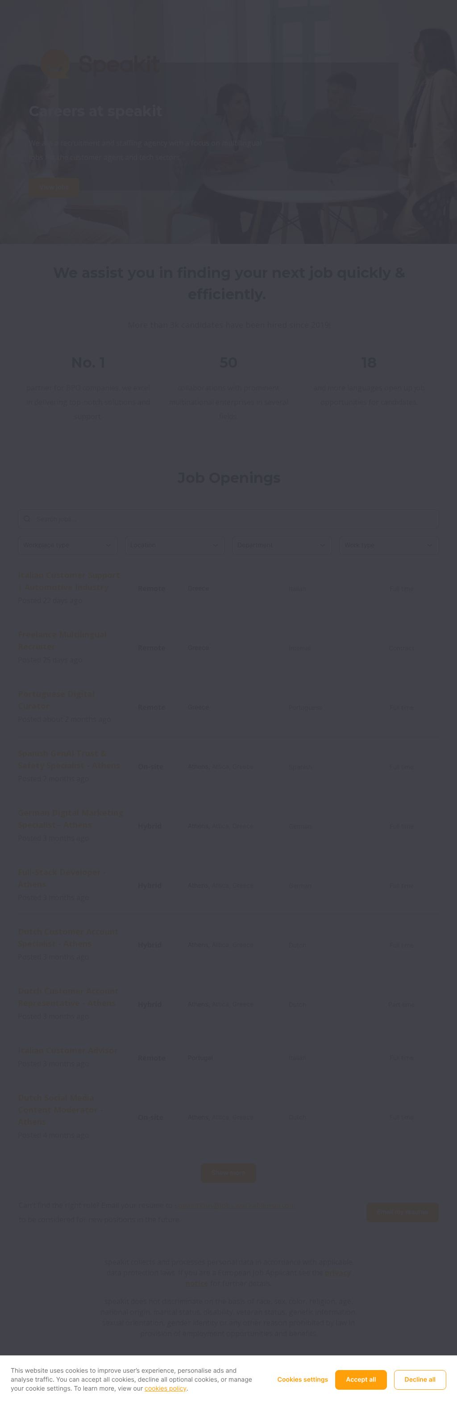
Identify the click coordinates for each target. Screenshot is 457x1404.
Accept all (361, 1379)
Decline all (420, 1379)
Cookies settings (303, 1379)
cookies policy (166, 1388)
